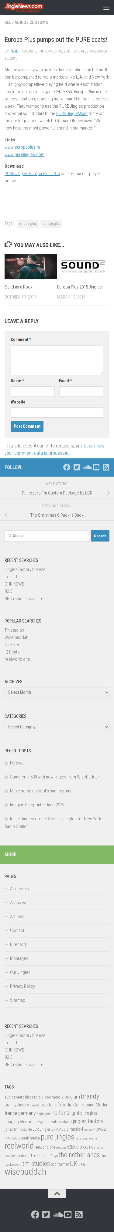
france (11, 1113)
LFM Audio (60, 1129)
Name (17, 380)
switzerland (20, 1155)
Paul (14, 51)
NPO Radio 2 (12, 1138)
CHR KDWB (14, 584)
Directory (18, 944)
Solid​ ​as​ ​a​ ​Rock (19, 287)
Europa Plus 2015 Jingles (79, 287)
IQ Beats (12, 652)
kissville (25, 1129)
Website (18, 402)
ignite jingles (83, 1113)
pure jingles (51, 223)
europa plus (28, 223)
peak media (30, 1138)
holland (60, 1112)
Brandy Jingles (17, 1104)
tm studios (36, 1163)
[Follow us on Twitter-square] (76, 467)
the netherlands (79, 1155)
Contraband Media (90, 1105)
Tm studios (14, 630)
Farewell (18, 763)
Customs (38, 22)
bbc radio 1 (34, 1097)
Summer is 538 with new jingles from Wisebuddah (55, 777)
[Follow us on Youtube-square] (96, 467)
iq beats (51, 1121)
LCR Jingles (42, 1129)
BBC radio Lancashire (24, 598)
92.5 (8, 591)
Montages (19, 958)
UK (74, 1163)
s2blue (73, 1147)
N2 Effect (13, 644)
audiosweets (14, 1097)
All (8, 22)
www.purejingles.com (24, 154)
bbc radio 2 (54, 1097)
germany (27, 1113)
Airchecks (19, 888)
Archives (18, 902)
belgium (72, 1097)
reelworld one (17, 659)
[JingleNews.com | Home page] (30, 7)
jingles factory (88, 1121)
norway (89, 1130)
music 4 (76, 1129)
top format (60, 1164)
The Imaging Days (44, 1156)
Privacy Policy (22, 986)
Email (65, 380)
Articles (17, 916)
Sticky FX (86, 1147)
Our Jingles (20, 972)
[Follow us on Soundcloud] (86, 467)
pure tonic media (86, 1138)
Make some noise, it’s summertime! (42, 791)
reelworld (19, 1146)
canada (35, 1105)
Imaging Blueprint (20, 1121)
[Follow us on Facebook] (67, 467)
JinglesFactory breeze (25, 569)
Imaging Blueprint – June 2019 (37, 805)
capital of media (56, 1105)
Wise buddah (16, 637)
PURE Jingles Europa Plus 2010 (32, 173)
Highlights (43, 1114)
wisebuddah (25, 1171)
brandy (90, 1096)
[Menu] (106, 7)
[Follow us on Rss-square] (105, 467)
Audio (20, 22)
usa (81, 1164)
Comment (21, 339)
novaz (100, 1129)
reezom (61, 1147)
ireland (11, 576)
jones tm (12, 1129)
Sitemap (17, 1000)
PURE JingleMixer (72, 113)
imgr (40, 1122)
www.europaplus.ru (22, 147)
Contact (17, 930)
